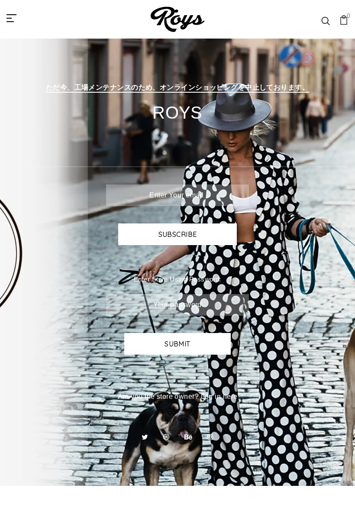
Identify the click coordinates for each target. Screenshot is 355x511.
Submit (177, 344)
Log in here (219, 396)
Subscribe (177, 234)
